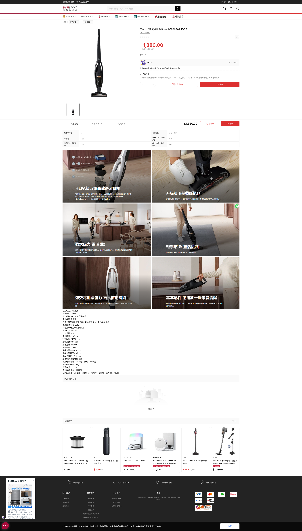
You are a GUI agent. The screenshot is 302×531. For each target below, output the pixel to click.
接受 (230, 526)
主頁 (64, 22)
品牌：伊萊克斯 (145, 33)
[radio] (141, 37)
